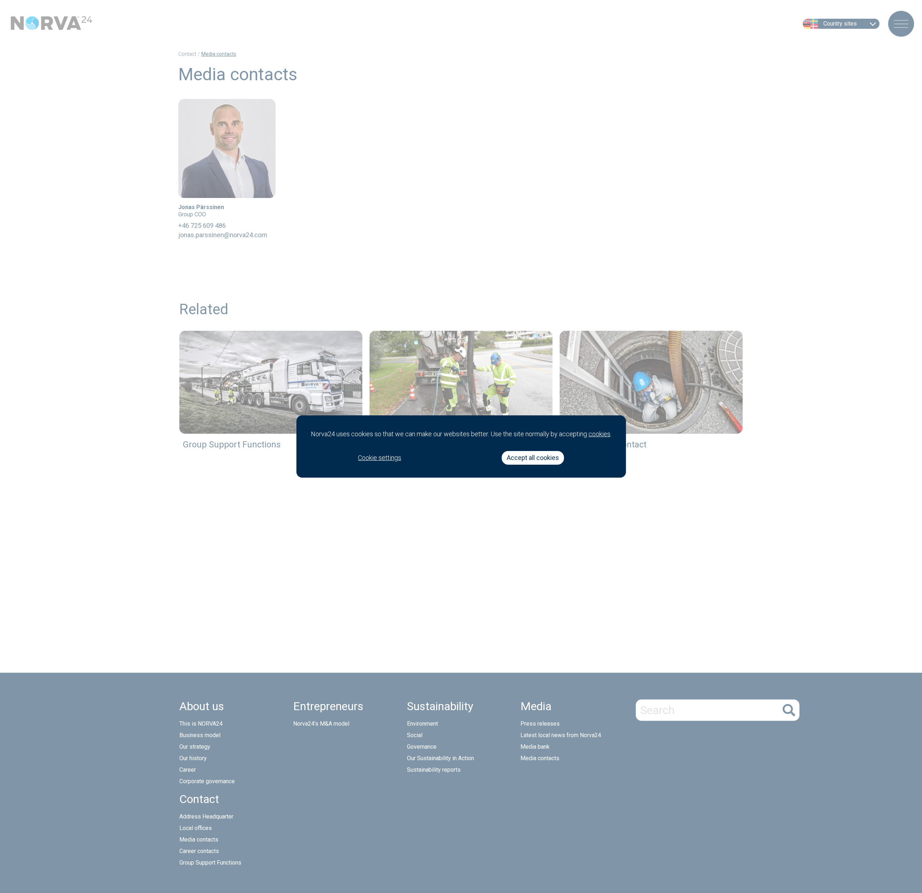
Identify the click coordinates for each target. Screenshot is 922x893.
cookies (599, 434)
